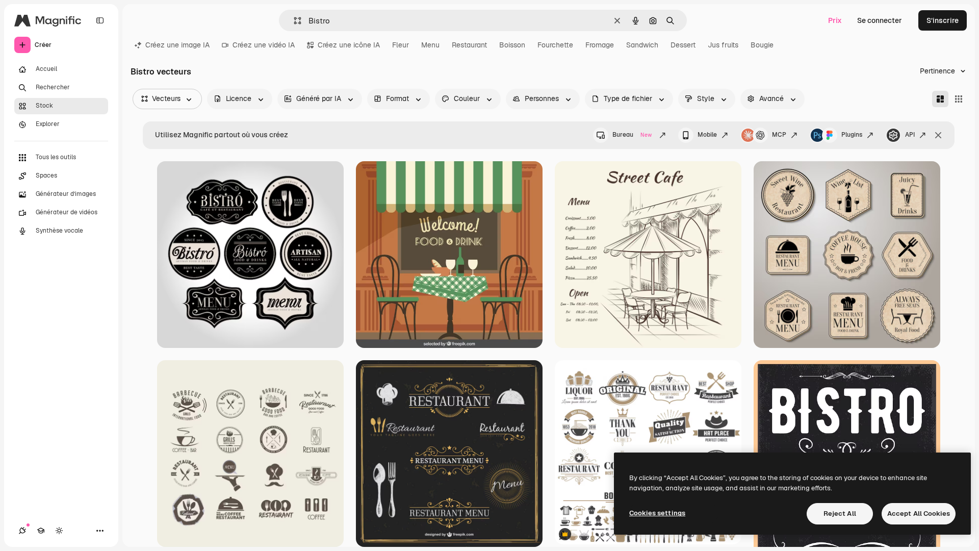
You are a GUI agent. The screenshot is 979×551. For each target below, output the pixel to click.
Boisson (512, 44)
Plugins (851, 135)
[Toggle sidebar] (100, 20)
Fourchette (555, 44)
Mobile (707, 135)
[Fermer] (938, 135)
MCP (779, 135)
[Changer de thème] (59, 530)
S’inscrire (942, 20)
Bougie (762, 44)
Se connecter (879, 20)
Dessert (683, 44)
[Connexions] (22, 530)
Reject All (839, 513)
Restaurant (469, 44)
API (910, 135)
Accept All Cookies (918, 513)
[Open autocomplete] (293, 20)
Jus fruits (723, 44)
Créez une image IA (177, 44)
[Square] (958, 99)
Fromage (599, 44)
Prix (835, 20)
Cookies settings (657, 513)
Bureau (632, 135)
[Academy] (41, 530)
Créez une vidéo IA (264, 44)
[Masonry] (940, 99)
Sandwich (642, 44)
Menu (430, 44)
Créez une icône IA (349, 44)
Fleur (400, 44)
